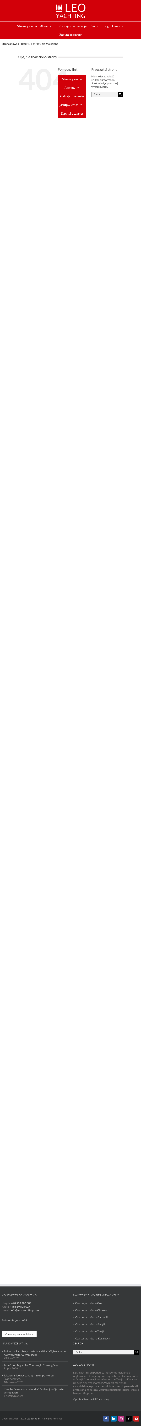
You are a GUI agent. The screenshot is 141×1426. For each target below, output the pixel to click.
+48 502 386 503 (21, 1303)
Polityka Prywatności (14, 1320)
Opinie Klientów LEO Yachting (91, 1399)
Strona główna (27, 26)
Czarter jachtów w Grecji (89, 1303)
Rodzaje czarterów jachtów (77, 26)
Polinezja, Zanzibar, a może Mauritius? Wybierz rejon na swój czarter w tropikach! (35, 1353)
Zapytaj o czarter (70, 34)
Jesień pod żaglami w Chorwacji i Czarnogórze (31, 1365)
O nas (116, 26)
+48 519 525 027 (20, 1306)
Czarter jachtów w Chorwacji (92, 1310)
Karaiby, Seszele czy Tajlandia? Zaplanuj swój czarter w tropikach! (34, 1390)
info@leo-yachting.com (24, 1310)
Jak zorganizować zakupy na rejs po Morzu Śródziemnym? (29, 1377)
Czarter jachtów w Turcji (89, 1331)
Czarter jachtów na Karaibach (92, 1338)
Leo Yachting (33, 1418)
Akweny (45, 26)
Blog (105, 26)
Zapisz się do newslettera (19, 1334)
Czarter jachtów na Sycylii (90, 1324)
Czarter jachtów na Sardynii (91, 1317)
